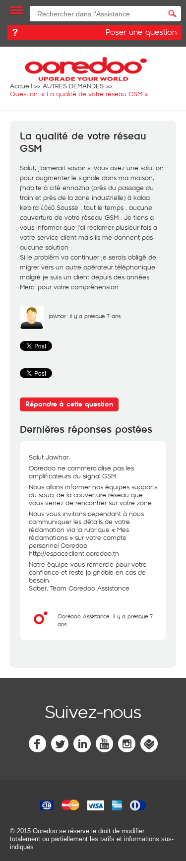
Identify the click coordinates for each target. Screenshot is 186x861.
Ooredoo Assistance (83, 616)
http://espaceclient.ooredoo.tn (74, 553)
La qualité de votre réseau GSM (83, 143)
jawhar (57, 316)
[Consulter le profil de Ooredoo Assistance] (41, 627)
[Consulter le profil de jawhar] (32, 327)
